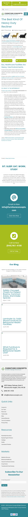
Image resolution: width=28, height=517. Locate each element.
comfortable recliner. (17, 46)
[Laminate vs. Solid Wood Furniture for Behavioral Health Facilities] (14, 310)
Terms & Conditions (5, 420)
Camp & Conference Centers (7, 461)
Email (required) (6, 480)
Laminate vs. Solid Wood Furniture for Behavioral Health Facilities (12, 321)
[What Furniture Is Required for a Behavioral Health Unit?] (14, 338)
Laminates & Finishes (6, 444)
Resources (3, 411)
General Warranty (5, 418)
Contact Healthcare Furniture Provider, (10, 41)
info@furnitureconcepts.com (19, 4)
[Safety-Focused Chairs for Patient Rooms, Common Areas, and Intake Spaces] (14, 281)
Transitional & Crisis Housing (7, 466)
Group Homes (4, 463)
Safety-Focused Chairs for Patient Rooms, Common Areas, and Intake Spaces (12, 294)
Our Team (3, 409)
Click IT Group (18, 507)
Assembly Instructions (6, 435)
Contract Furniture (10, 139)
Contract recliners (8, 117)
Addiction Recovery (5, 457)
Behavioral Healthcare (6, 459)
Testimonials (4, 414)
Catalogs (3, 440)
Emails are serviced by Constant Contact (16, 496)
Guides (3, 442)
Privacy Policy (4, 422)
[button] (11, 514)
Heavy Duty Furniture (10, 158)
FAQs (2, 416)
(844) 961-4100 (7, 3)
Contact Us (3, 407)
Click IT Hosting (4, 509)
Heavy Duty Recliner (10, 40)
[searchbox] (14, 9)
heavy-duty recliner (6, 90)
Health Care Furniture (9, 137)
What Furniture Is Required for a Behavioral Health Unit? (12, 350)
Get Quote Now (22, 60)
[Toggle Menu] (25, 14)
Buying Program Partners (7, 437)
